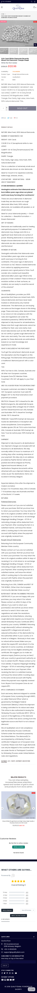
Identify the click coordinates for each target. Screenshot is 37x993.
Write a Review (7, 910)
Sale (35, 21)
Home (2, 14)
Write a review (18, 847)
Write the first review (18, 915)
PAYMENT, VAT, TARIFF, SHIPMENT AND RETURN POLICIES (15, 761)
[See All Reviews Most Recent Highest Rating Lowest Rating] (27, 910)
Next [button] (33, 808)
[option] (13, 51)
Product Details (7, 127)
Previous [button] (2, 808)
